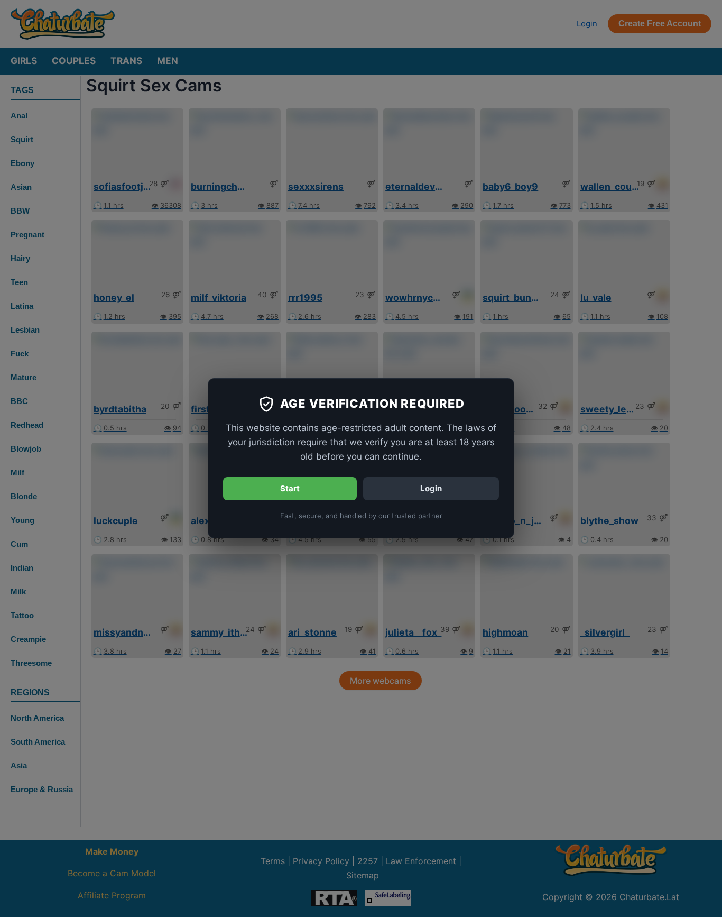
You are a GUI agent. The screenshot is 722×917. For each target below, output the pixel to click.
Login (431, 488)
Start (290, 488)
